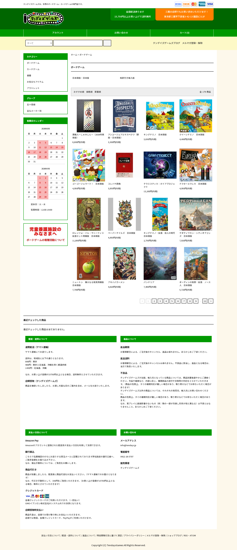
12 (205, 301)
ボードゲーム (85, 54)
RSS (186, 535)
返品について (89, 535)
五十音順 (31, 104)
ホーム (74, 54)
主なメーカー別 (34, 110)
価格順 (89, 91)
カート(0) (184, 32)
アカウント (58, 32)
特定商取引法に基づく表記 (109, 535)
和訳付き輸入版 (127, 77)
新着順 (98, 91)
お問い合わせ (121, 32)
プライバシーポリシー (134, 535)
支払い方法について (50, 535)
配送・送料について (71, 535)
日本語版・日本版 (80, 77)
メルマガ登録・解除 (192, 43)
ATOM (193, 535)
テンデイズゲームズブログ (166, 43)
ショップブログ (174, 535)
